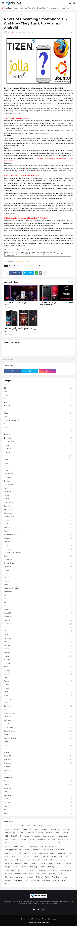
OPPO (38, 677)
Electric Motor (38, 509)
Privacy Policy (41, 919)
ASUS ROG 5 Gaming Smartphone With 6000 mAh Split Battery (56, 304)
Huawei (38, 581)
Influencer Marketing (38, 588)
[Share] (71, 32)
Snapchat (38, 724)
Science (38, 702)
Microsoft (38, 645)
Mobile (26, 266)
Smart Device (38, 713)
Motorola (38, 652)
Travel (38, 774)
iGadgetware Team (42, 922)
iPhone (38, 609)
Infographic (38, 592)
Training (38, 770)
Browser (38, 452)
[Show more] (45, 273)
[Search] (74, 3)
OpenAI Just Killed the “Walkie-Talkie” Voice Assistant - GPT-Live (35, 8)
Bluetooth (38, 449)
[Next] (74, 8)
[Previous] (71, 8)
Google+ (27, 261)
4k (38, 384)
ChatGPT (38, 470)
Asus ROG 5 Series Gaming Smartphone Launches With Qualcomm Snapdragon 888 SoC (20, 330)
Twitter (22, 261)
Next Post (70, 359)
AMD (38, 402)
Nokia (38, 667)
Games (38, 545)
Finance (38, 527)
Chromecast (38, 474)
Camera (38, 459)
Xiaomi (38, 809)
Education (38, 506)
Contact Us (52, 919)
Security (38, 706)
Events (38, 520)
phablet (38, 684)
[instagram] (47, 371)
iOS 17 (38, 602)
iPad (38, 606)
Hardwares (38, 567)
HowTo (38, 570)
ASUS (38, 424)
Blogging (38, 438)
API (38, 409)
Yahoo (38, 813)
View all (70, 282)
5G (38, 388)
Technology (38, 763)
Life (38, 631)
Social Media (33, 266)
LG (38, 627)
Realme (38, 692)
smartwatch (38, 720)
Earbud (38, 499)
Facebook (18, 261)
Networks (38, 659)
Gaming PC (38, 549)
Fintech (38, 531)
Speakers (38, 752)
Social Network (38, 731)
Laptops (38, 620)
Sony (38, 745)
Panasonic (38, 681)
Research (38, 695)
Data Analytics (38, 484)
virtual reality (38, 788)
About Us (31, 919)
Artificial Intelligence (38, 420)
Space (38, 749)
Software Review (38, 738)
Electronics (38, 513)
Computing (38, 477)
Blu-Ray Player (38, 442)
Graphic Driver (38, 563)
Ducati (38, 495)
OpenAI (38, 674)
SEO (38, 710)
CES (38, 467)
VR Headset (38, 795)
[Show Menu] (3, 3)
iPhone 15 (38, 613)
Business (38, 456)
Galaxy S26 (38, 542)
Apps (38, 417)
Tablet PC (38, 756)
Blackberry (38, 431)
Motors (38, 656)
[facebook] (12, 371)
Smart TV (38, 717)
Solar (38, 742)
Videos (38, 784)
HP (38, 574)
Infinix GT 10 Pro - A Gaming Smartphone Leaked (19, 304)
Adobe (38, 395)
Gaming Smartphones (18, 15)
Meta (38, 642)
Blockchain (38, 434)
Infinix (38, 584)
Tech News (42, 266)
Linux (38, 634)
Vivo (38, 792)
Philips (38, 688)
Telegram (38, 767)
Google (38, 556)
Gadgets (38, 538)
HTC (38, 577)
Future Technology (38, 534)
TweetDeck (38, 777)
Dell (38, 488)
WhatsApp (38, 799)
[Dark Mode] (70, 3)
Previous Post (8, 359)
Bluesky (38, 445)
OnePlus (38, 670)
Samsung (38, 699)
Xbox (38, 806)
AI (38, 399)
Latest (38, 624)
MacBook (38, 638)
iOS (38, 599)
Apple (38, 413)
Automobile (38, 427)
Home (6, 15)
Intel (38, 595)
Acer (38, 392)
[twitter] (29, 371)
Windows (38, 802)
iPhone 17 (38, 617)
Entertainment (38, 517)
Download (38, 492)
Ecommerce (38, 502)
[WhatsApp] (36, 273)
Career (38, 463)
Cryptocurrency (38, 481)
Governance (38, 559)
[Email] (40, 273)
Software (38, 735)
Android (38, 406)
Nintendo (38, 663)
